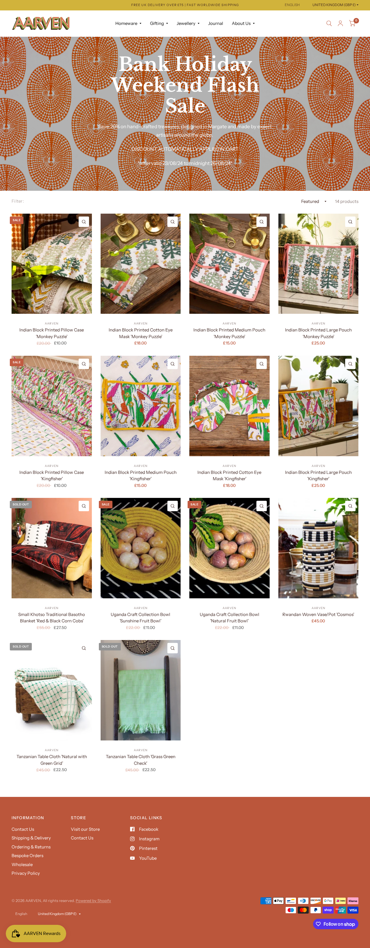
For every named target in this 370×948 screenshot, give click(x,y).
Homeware (126, 23)
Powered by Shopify (93, 900)
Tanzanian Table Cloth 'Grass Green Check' (140, 760)
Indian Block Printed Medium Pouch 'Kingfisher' (141, 476)
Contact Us (23, 829)
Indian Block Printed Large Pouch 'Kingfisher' (318, 476)
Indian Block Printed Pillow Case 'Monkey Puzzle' (51, 333)
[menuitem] (128, 23)
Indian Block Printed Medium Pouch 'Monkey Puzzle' (229, 333)
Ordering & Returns (31, 847)
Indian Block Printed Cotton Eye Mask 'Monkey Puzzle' (141, 333)
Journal (215, 23)
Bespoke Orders (27, 855)
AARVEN (51, 323)
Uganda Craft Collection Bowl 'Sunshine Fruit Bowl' (140, 618)
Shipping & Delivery (31, 838)
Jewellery (186, 23)
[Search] (329, 23)
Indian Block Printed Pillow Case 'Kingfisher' (51, 476)
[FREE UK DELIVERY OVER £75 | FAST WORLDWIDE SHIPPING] (185, 5)
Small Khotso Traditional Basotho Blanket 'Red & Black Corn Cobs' (51, 618)
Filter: (18, 201)
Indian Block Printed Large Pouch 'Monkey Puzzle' (318, 333)
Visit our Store (85, 829)
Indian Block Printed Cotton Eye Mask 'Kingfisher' (229, 476)
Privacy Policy (26, 873)
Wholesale (22, 864)
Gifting (157, 23)
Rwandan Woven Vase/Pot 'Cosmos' (318, 614)
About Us (241, 23)
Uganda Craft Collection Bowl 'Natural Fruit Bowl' (229, 618)
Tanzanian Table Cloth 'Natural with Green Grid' (51, 760)
